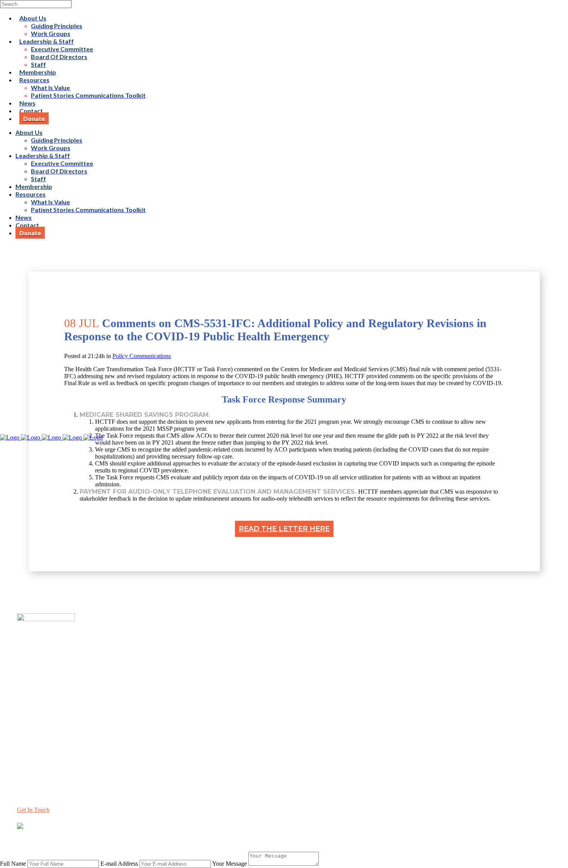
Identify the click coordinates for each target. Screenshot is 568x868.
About (24, 698)
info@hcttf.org (35, 760)
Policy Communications (141, 356)
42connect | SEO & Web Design (171, 840)
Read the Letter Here (284, 529)
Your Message (229, 863)
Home (24, 691)
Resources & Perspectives (48, 705)
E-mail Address (119, 863)
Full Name (13, 863)
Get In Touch (33, 810)
